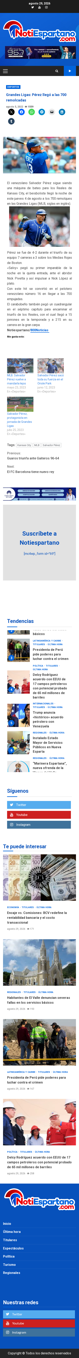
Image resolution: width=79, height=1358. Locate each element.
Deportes (13, 87)
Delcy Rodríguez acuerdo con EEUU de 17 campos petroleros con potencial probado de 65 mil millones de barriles (18, 682)
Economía (13, 907)
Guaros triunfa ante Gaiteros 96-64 (33, 455)
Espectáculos (13, 1248)
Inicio (7, 1224)
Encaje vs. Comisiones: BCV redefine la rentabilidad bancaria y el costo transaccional (39, 877)
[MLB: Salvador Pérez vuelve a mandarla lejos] (20, 365)
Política (38, 666)
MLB (37, 445)
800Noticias (39, 330)
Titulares (39, 644)
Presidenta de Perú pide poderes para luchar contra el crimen (18, 650)
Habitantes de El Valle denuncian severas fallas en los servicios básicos (39, 962)
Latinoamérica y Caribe (47, 641)
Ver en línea (70, 71)
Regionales (40, 733)
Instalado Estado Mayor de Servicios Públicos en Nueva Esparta (18, 742)
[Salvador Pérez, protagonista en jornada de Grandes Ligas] (20, 404)
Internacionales (43, 704)
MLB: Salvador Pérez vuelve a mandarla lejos (16, 379)
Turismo (9, 1265)
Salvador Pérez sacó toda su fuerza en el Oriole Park (50, 379)
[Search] (57, 71)
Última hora (55, 644)
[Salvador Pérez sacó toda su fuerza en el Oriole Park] (50, 365)
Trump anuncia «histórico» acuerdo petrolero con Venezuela (18, 715)
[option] (39, 651)
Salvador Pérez (51, 445)
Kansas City (24, 445)
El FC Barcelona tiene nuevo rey (30, 469)
